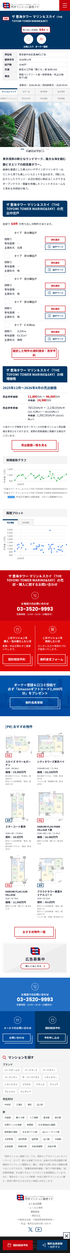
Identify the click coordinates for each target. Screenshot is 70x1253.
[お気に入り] (28, 39)
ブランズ (40, 1084)
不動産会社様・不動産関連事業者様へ (36, 1219)
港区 (29, 1104)
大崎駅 (58, 1139)
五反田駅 (8, 1146)
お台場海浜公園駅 (46, 1124)
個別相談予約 (20, 1245)
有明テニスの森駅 (13, 1124)
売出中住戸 (26, 98)
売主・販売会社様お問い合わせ (36, 1223)
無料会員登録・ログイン (54, 1245)
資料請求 (55, 239)
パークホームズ (12, 1069)
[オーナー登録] (41, 39)
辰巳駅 (58, 1117)
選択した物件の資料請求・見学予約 (34, 353)
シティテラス (10, 1084)
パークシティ (10, 1077)
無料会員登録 (34, 702)
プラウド (26, 1084)
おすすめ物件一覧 (34, 932)
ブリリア (54, 1084)
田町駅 (35, 1139)
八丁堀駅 (34, 1117)
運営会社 (36, 1215)
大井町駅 (8, 1139)
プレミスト (9, 1091)
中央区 (7, 1104)
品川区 (40, 1104)
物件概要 (43, 91)
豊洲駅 (46, 1117)
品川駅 (46, 1139)
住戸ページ (58, 246)
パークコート (31, 1069)
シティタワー (50, 1077)
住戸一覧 (26, 91)
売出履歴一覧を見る (34, 445)
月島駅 (7, 1117)
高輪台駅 (22, 1146)
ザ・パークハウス (30, 1077)
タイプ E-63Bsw (24, 325)
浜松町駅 (22, 1139)
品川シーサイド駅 (51, 1131)
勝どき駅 (20, 1117)
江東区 (19, 1104)
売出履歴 (43, 98)
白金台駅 (52, 1146)
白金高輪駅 (37, 1146)
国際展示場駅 (10, 1131)
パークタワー (49, 1069)
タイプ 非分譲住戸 (25, 232)
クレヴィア (25, 1091)
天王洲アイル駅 (29, 1131)
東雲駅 (30, 1124)
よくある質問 (36, 1207)
